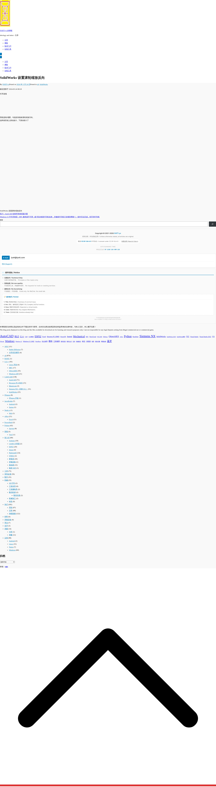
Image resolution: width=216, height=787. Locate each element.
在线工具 (7, 49)
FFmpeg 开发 (14, 398)
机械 (6, 480)
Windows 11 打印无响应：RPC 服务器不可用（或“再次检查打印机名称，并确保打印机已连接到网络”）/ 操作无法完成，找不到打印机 (50, 217)
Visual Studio (194, 337)
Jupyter (11, 428)
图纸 (50, 341)
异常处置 (7, 474)
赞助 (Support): (7, 264)
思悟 (10, 507)
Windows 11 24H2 (28, 341)
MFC (87, 336)
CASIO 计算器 (14, 444)
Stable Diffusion (14, 349)
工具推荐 (56, 341)
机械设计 (78, 341)
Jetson (11, 450)
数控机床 (12, 492)
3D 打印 (12, 483)
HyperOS (63, 337)
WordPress (38, 341)
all (38, 84)
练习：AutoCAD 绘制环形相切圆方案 (14, 214)
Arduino (12, 441)
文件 (74, 341)
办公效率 (45, 341)
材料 (6, 517)
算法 (6, 523)
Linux (11, 544)
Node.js (7, 410)
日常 (10, 510)
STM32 (11, 456)
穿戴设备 (12, 462)
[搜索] (212, 224)
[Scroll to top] (108, 785)
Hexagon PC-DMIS (53, 337)
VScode (2, 341)
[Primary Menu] (1, 54)
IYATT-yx (5, 84)
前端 (6, 431)
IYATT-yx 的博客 (6, 31)
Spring (11, 407)
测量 (10, 535)
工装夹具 (12, 486)
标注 (83, 341)
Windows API (14, 374)
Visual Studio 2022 (205, 337)
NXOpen (105, 336)
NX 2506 (99, 336)
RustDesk (135, 337)
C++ (22, 336)
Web (10, 413)
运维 (6, 538)
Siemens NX (147, 336)
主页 (6, 40)
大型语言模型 (14, 352)
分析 (10, 532)
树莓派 (11, 459)
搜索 (1, 220)
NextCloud (92, 337)
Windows (10, 341)
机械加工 (12, 498)
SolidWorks (44, 84)
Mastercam (13, 386)
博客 (6, 43)
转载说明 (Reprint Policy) (130, 241)
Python (128, 336)
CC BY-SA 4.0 (86, 241)
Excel (44, 337)
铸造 (10, 501)
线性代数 (97, 341)
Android (12, 404)
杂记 (6, 504)
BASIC (6, 359)
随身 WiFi (12, 468)
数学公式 (69, 341)
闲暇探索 (12, 514)
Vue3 (11, 435)
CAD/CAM (8, 377)
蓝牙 (109, 341)
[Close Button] (1, 57)
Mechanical (79, 336)
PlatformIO (13, 453)
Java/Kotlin (8, 401)
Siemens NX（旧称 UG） (18, 389)
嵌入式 (7, 438)
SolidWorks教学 (181, 336)
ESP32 (38, 336)
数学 (6, 477)
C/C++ (6, 362)
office (121, 336)
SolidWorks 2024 (171, 336)
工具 (6, 471)
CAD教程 (31, 336)
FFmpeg (7, 395)
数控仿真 (17, 495)
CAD (26, 336)
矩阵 (93, 341)
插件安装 (63, 341)
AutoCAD (7, 336)
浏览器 (88, 341)
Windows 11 (19, 341)
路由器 (11, 465)
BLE (17, 336)
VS (213, 337)
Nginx (11, 547)
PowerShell (8, 422)
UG (187, 336)
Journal (69, 337)
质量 (6, 529)
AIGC (6, 346)
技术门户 (7, 46)
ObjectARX (114, 336)
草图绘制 (103, 341)
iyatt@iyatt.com (18, 257)
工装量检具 (13, 489)
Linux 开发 (13, 365)
